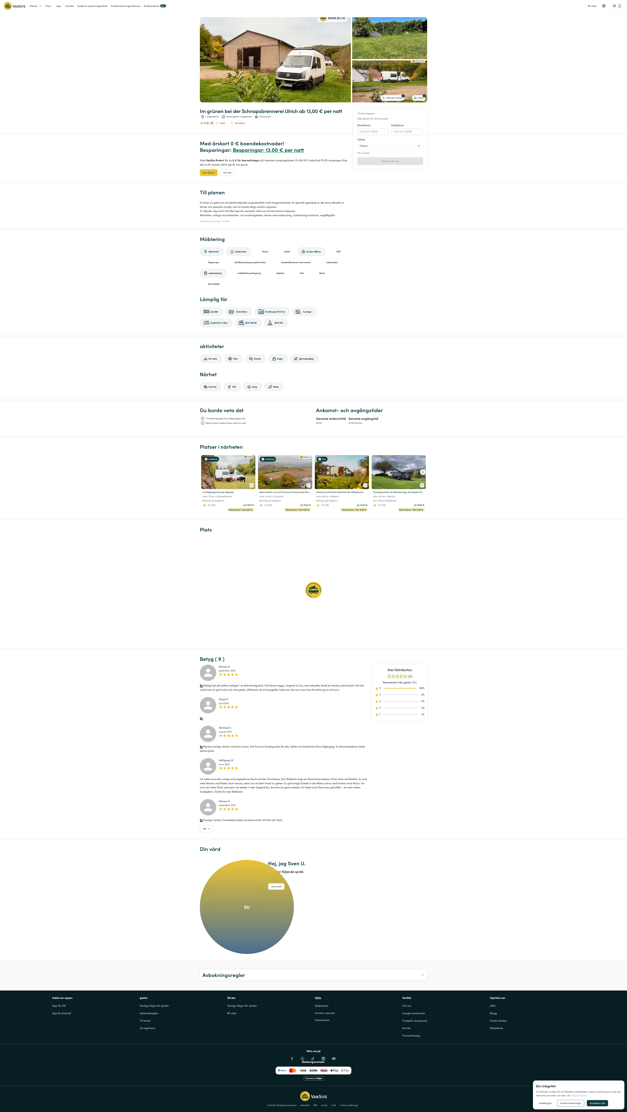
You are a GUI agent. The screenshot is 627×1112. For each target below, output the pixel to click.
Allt (204, 828)
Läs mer (227, 172)
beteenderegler (149, 1013)
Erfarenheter (322, 1020)
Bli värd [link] (592, 6)
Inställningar (545, 1103)
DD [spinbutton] (368, 131)
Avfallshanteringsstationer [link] (125, 6)
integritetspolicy (579, 1095)
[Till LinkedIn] (323, 1058)
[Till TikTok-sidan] (312, 1058)
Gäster (361, 139)
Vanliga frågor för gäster (154, 1005)
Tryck (333, 1105)
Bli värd (231, 1013)
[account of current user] (617, 5)
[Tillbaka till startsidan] (14, 6)
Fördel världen (498, 1021)
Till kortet (145, 1021)
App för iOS (59, 1005)
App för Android (61, 1013)
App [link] (58, 6)
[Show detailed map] (313, 590)
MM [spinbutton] (362, 131)
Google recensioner (413, 1013)
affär (493, 1005)
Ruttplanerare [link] (154, 6)
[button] (604, 6)
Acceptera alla (597, 1103)
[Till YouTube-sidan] (333, 1058)
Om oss (406, 1005)
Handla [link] (69, 6)
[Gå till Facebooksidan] (291, 1058)
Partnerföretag (411, 1035)
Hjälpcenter (322, 1005)
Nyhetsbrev (496, 1028)
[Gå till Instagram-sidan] (302, 1058)
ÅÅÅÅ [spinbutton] (374, 131)
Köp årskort (209, 172)
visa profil (276, 886)
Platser (33, 6)
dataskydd (304, 1105)
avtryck (324, 1105)
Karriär (406, 1028)
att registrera (147, 1028)
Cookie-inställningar (349, 1105)
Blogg (493, 1013)
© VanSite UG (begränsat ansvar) (282, 1105)
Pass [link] (48, 6)
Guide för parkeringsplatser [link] (92, 6)
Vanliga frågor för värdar (242, 1005)
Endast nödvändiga (570, 1103)
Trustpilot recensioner (414, 1021)
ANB (315, 1105)
